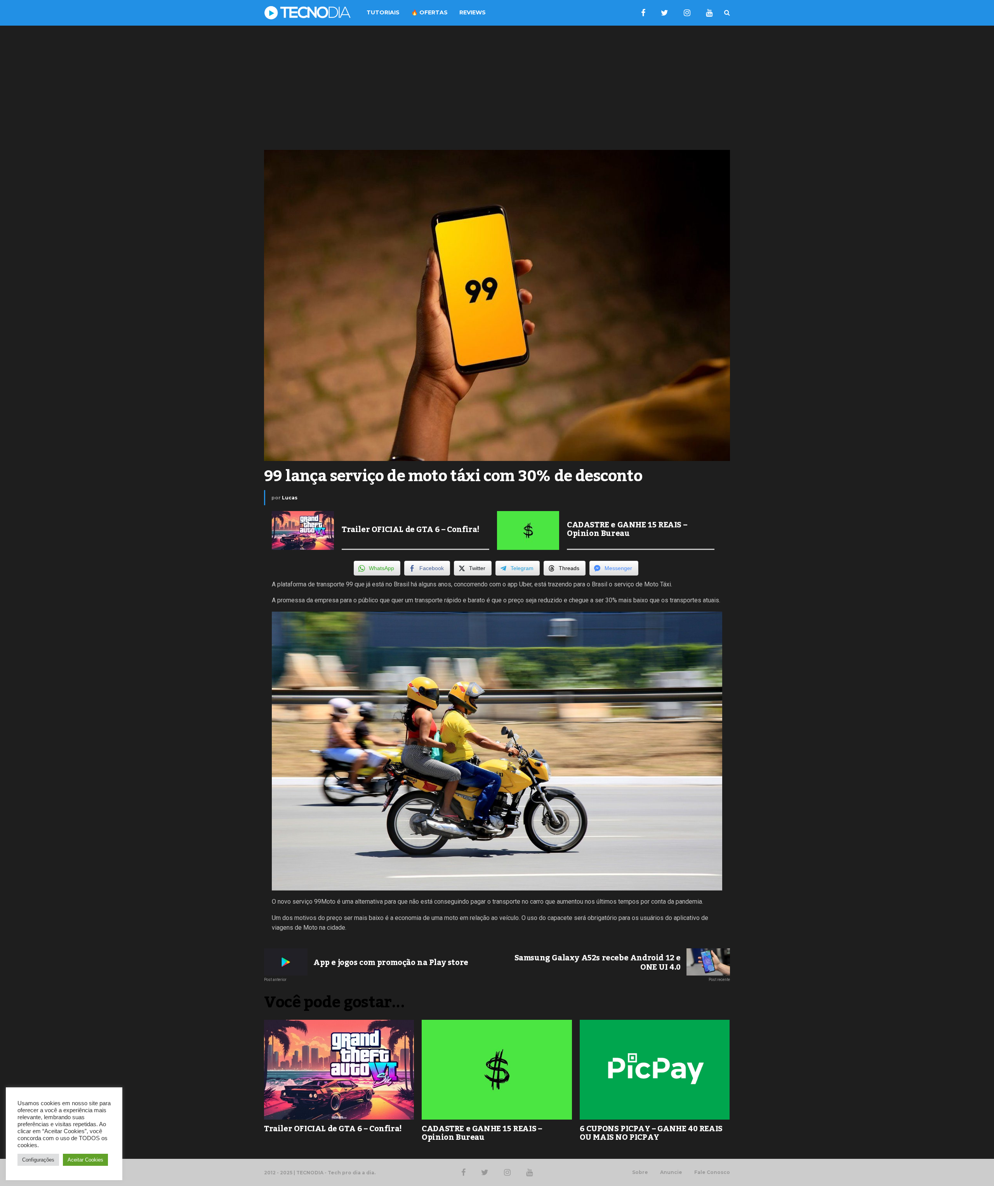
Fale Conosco (712, 1172)
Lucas (289, 498)
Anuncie (671, 1172)
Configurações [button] (38, 1160)
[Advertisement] (497, 87)
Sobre (640, 1172)
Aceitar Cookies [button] (85, 1160)
